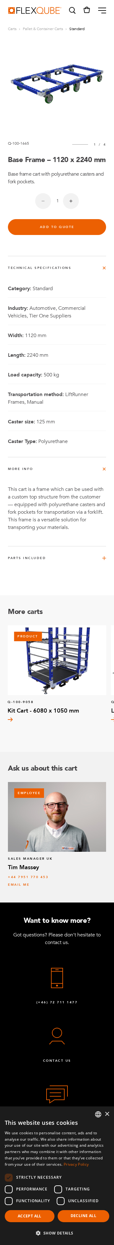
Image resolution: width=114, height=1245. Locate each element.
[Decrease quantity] (43, 201)
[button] (72, 10)
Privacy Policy (76, 1164)
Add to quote (57, 227)
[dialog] (57, 1175)
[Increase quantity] (71, 201)
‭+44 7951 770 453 (28, 877)
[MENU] (99, 10)
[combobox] (98, 1114)
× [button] (106, 1114)
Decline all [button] (83, 1215)
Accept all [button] (29, 1216)
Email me (18, 885)
